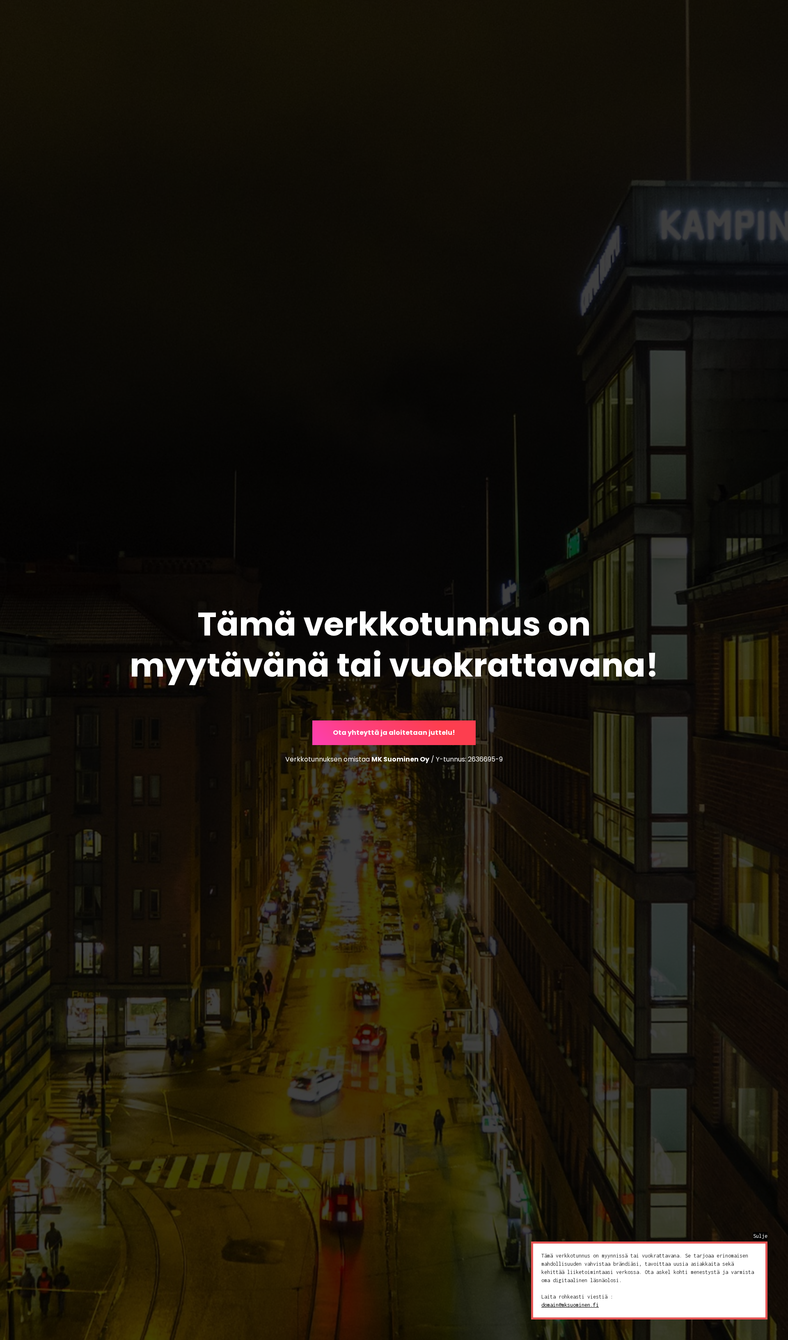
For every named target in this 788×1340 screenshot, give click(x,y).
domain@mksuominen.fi (570, 1305)
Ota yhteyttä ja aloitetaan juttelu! (394, 732)
